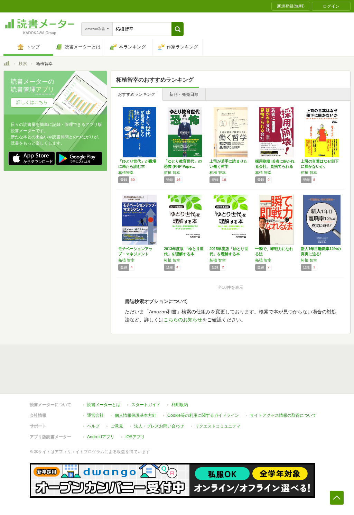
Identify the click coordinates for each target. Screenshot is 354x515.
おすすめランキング (136, 94)
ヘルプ (93, 426)
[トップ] (6, 64)
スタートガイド (145, 405)
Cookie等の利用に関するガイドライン (203, 415)
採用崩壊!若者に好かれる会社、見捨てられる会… (275, 166)
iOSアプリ (135, 437)
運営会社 (95, 415)
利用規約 (179, 405)
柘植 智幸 (172, 173)
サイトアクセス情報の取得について (283, 415)
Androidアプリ (100, 437)
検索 (23, 63)
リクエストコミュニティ (218, 426)
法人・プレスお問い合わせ (159, 426)
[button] (177, 29)
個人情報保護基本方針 (135, 415)
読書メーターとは (103, 405)
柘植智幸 (125, 173)
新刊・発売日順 (183, 94)
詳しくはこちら (32, 102)
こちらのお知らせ (183, 319)
